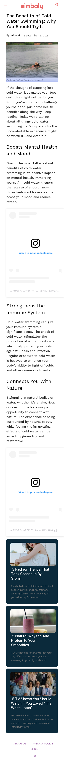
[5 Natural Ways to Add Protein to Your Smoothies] (32, 620)
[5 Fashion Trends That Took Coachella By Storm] (32, 553)
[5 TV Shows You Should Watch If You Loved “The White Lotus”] (32, 683)
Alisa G (15, 35)
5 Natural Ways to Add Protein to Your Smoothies (30, 640)
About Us (20, 743)
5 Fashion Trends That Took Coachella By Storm (30, 573)
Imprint (35, 749)
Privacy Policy (43, 743)
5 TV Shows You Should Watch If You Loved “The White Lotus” (31, 703)
